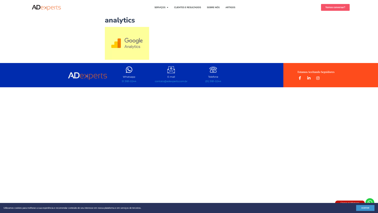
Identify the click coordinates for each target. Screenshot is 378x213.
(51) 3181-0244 (213, 81)
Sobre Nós (213, 7)
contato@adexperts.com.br (171, 81)
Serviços (159, 7)
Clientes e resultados (187, 7)
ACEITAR (365, 208)
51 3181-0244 (129, 81)
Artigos (230, 7)
